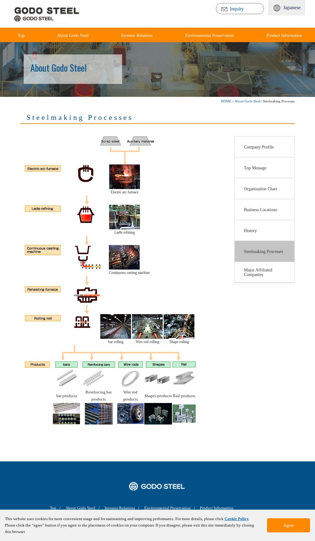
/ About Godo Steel (77, 508)
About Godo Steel (73, 35)
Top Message (255, 167)
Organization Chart (260, 188)
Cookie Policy (237, 518)
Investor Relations (137, 35)
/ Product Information (213, 508)
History (250, 230)
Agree (288, 525)
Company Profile (259, 146)
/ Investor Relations (116, 508)
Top (53, 508)
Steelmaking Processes (263, 251)
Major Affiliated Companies (258, 272)
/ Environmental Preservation (164, 508)
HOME (226, 101)
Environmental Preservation (209, 35)
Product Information (284, 35)
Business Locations (260, 209)
